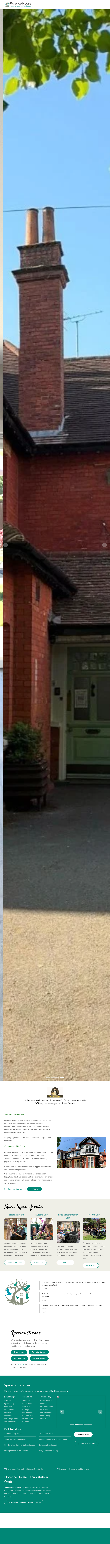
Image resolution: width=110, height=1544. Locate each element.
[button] (105, 4)
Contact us (34, 1189)
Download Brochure (15, 1189)
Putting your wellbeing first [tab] (57, 1077)
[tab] (48, 1077)
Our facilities (55, 551)
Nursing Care (38, 1262)
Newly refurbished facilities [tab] (62, 1077)
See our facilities (83, 1434)
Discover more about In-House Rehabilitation (24, 1502)
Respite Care (90, 1265)
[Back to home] (17, 4)
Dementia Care (65, 1262)
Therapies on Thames (12, 1487)
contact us (20, 1364)
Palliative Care (19, 1358)
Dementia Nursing (38, 1352)
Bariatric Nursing (39, 1358)
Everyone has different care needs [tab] (53, 1077)
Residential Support (15, 1262)
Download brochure (88, 1443)
